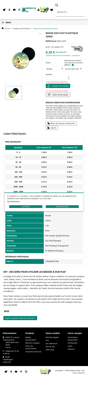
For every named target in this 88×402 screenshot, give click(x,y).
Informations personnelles (73, 338)
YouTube (14, 10)
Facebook (9, 10)
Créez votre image (60, 95)
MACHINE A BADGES (32, 343)
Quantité (49, 74)
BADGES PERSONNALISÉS (30, 338)
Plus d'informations (13, 201)
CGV (47, 340)
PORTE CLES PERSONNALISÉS (30, 347)
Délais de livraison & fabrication (62, 123)
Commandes (72, 343)
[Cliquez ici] (72, 65)
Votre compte (75, 333)
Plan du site (50, 346)
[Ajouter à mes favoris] (40, 34)
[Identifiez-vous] (38, 9)
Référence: (51, 41)
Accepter (26, 206)
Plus (68, 77)
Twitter (4, 10)
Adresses (71, 349)
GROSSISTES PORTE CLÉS (33, 352)
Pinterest (19, 10)
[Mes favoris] (51, 10)
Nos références (51, 343)
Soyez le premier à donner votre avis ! (20, 318)
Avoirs (70, 346)
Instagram (24, 10)
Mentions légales (52, 337)
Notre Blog (50, 350)
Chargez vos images (60, 86)
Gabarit (53, 128)
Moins (68, 79)
